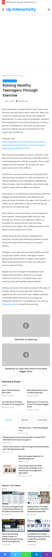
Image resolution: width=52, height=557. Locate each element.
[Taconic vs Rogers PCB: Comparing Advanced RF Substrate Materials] (13, 498)
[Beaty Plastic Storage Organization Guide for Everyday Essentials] (38, 498)
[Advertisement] (26, 44)
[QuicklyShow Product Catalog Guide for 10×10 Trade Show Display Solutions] (38, 525)
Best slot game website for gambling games (30, 457)
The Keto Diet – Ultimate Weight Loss (33, 429)
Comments (42, 420)
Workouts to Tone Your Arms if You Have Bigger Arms (38, 404)
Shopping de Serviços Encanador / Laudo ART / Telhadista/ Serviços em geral (24, 438)
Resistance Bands (18, 76)
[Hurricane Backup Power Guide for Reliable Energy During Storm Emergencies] (13, 525)
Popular (8, 420)
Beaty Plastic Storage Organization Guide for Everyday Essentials (38, 509)
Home (6, 76)
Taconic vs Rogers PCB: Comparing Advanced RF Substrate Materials (12, 509)
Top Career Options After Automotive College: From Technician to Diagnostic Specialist (30, 469)
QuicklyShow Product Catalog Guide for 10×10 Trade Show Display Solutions (38, 538)
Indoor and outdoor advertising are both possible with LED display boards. (26, 447)
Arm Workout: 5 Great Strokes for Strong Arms (13, 403)
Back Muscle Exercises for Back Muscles (37, 391)
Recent (24, 420)
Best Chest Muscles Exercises (11, 391)
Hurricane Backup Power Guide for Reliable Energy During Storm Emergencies (12, 538)
